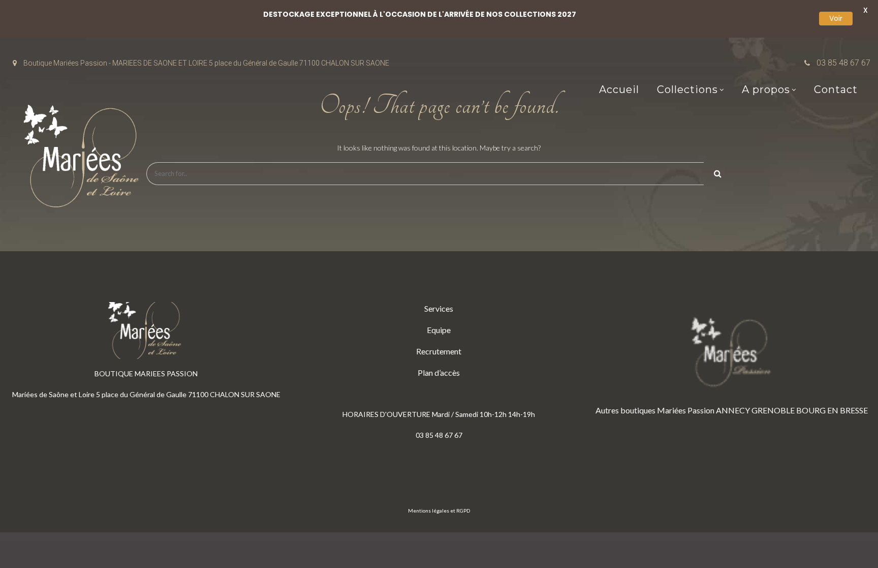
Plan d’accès (439, 372)
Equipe (439, 330)
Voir (835, 18)
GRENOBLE (773, 410)
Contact (836, 89)
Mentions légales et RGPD (439, 510)
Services (438, 308)
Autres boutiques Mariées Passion (654, 410)
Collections (687, 89)
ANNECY (733, 410)
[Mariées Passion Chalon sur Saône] (84, 158)
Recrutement (438, 351)
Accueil (619, 89)
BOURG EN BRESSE (832, 410)
